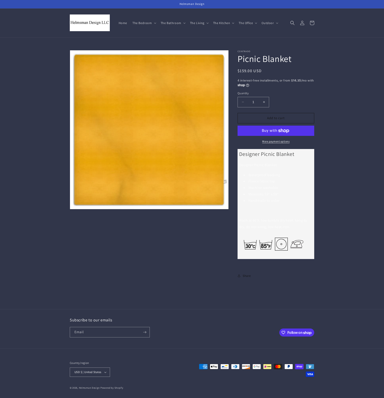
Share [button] (247, 276)
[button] (144, 23)
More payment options (276, 141)
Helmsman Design (89, 387)
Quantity (243, 93)
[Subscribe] (145, 332)
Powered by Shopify (111, 387)
